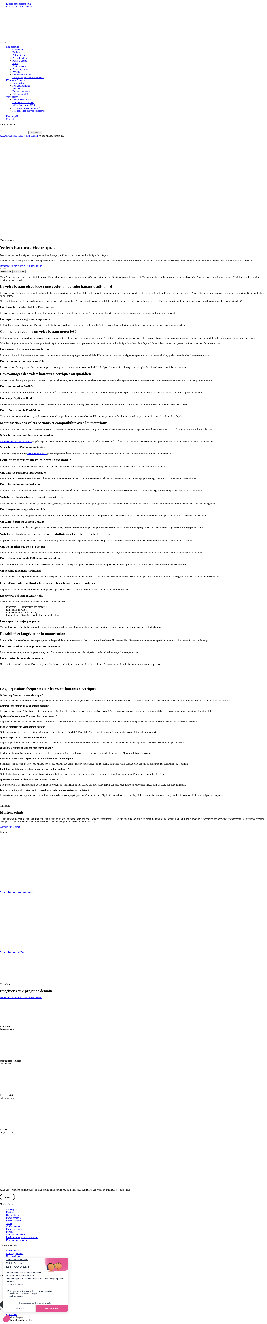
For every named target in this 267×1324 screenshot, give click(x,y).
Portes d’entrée (19, 60)
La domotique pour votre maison (28, 77)
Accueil (4, 135)
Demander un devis (21, 99)
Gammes (12, 135)
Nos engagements (21, 85)
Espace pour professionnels (19, 6)
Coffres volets (19, 66)
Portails (16, 71)
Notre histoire (19, 83)
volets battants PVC (37, 453)
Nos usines (17, 88)
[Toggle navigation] (4, 42)
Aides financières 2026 (23, 105)
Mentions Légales (14, 1317)
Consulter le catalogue (11, 827)
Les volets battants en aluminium (16, 441)
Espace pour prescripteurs (18, 3)
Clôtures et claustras (22, 74)
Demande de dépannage (18, 1240)
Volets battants (31, 135)
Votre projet (12, 97)
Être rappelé (12, 116)
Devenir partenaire (21, 91)
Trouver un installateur (23, 102)
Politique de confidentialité (19, 1320)
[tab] (6, 271)
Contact (10, 119)
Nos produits (12, 46)
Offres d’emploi (20, 94)
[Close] (1, 130)
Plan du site (11, 1314)
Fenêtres (16, 52)
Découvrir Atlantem (15, 80)
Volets (15, 63)
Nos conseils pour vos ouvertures (28, 110)
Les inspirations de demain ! (26, 108)
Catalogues (17, 49)
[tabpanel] (133, 536)
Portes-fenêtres (19, 58)
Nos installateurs (14, 1256)
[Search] (1, 42)
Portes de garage (20, 69)
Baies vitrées (18, 55)
